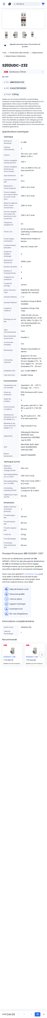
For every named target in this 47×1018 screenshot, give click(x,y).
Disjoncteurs (37, 52)
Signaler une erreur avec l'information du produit (25, 45)
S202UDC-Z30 (9, 657)
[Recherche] (15, 4)
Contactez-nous (31, 574)
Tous (4, 52)
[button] (23, 19)
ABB (6, 76)
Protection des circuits (19, 52)
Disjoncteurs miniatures (16, 56)
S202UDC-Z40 (32, 657)
